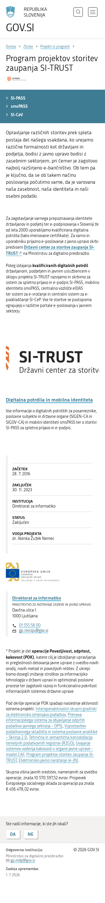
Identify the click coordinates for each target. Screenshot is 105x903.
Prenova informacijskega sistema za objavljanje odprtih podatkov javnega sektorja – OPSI (45, 720)
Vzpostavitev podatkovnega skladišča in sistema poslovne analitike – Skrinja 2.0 (51, 732)
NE (31, 834)
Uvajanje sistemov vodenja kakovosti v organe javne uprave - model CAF (49, 749)
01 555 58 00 (30, 625)
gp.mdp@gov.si (22, 860)
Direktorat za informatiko (36, 598)
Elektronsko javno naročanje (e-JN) (48, 760)
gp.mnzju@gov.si (33, 630)
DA (13, 834)
